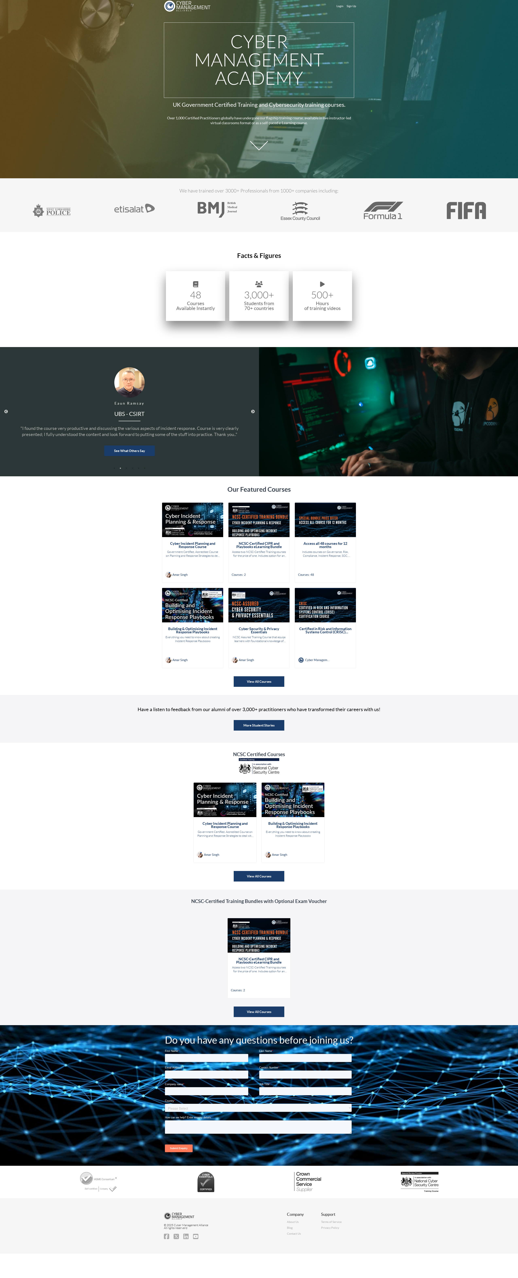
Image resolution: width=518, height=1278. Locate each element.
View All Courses (259, 681)
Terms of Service (331, 1222)
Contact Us (294, 1233)
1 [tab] (114, 468)
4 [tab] (133, 468)
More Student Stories (259, 725)
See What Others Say (129, 451)
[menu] (344, 6)
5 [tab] (139, 468)
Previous (6, 412)
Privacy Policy (330, 1227)
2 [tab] (120, 468)
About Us (293, 1222)
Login (339, 6)
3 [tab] (126, 468)
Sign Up (351, 6)
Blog (290, 1227)
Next (253, 412)
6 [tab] (145, 468)
